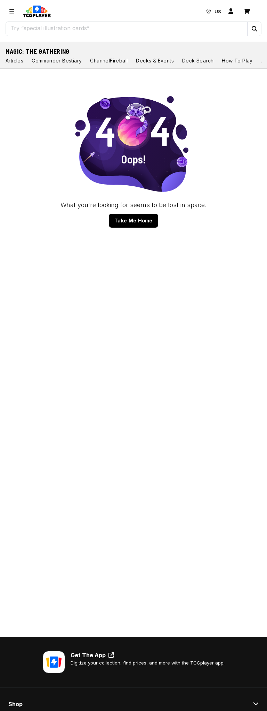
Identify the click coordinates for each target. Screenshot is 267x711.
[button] (254, 29)
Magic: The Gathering (38, 51)
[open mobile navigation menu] (11, 11)
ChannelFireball (109, 61)
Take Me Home (133, 220)
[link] (37, 11)
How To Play (237, 61)
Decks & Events (155, 61)
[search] (127, 28)
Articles (14, 61)
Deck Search (197, 61)
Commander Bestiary (57, 61)
